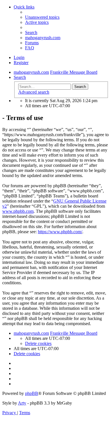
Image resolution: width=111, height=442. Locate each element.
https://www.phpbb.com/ (60, 231)
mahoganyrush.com (42, 37)
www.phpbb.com (18, 211)
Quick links (24, 7)
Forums (32, 42)
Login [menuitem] (19, 57)
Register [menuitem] (21, 62)
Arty (22, 403)
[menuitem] (42, 17)
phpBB (31, 393)
